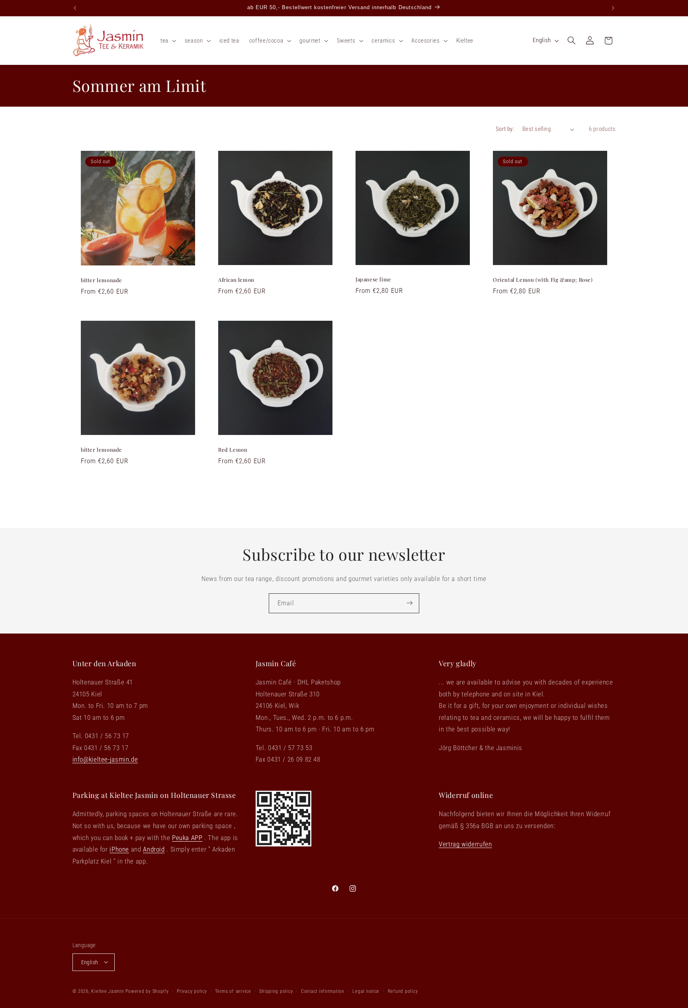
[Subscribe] (410, 603)
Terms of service (233, 991)
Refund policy (403, 991)
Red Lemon (232, 449)
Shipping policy (276, 991)
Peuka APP (187, 838)
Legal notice (365, 991)
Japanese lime (373, 279)
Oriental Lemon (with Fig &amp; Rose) (543, 279)
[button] (167, 40)
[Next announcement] (613, 8)
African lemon (236, 279)
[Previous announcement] (75, 8)
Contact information (322, 991)
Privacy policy (192, 991)
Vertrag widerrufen (465, 844)
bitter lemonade (101, 280)
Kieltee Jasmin (107, 991)
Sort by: (505, 129)
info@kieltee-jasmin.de (105, 760)
